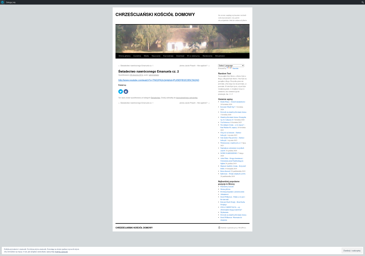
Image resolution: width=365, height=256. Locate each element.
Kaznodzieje (168, 55)
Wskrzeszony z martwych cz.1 (230, 143)
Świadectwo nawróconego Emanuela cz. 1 (135, 65)
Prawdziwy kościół (226, 186)
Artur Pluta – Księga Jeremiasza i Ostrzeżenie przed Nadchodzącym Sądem (231, 160)
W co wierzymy (193, 55)
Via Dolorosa (225, 122)
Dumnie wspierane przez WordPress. (233, 227)
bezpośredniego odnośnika (186, 97)
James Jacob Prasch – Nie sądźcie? (194, 65)
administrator (154, 75)
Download (180, 55)
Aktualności (220, 55)
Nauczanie (156, 55)
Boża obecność (225, 171)
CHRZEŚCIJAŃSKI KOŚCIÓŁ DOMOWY (155, 14)
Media (146, 55)
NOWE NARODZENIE (228, 153)
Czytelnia (137, 55)
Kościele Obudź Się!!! (228, 107)
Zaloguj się (11, 2)
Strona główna (124, 55)
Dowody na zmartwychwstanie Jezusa (233, 112)
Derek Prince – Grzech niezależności (232, 102)
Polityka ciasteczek (61, 251)
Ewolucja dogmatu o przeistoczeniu (232, 191)
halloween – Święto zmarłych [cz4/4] (232, 173)
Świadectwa (155, 97)
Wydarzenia (207, 55)
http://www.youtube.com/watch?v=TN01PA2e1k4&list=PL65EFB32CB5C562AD (158, 80)
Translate (235, 68)
